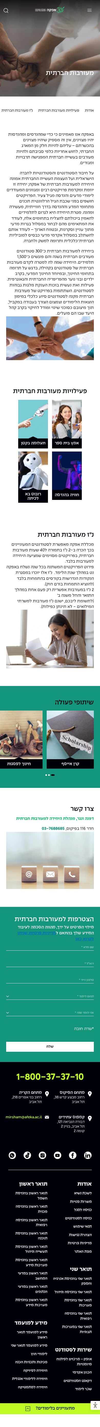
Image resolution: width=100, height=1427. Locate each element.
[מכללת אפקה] (50, 10)
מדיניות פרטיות (80, 1243)
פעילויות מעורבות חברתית (58, 110)
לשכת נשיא (83, 1193)
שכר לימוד (83, 1389)
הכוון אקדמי (82, 1372)
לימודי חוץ (39, 1354)
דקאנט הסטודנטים (78, 1381)
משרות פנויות (81, 1202)
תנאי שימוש (82, 1226)
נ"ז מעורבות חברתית (17, 110)
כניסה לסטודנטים (78, 1218)
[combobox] (50, 996)
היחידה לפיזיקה (35, 1370)
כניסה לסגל (83, 1210)
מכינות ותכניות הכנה (31, 1362)
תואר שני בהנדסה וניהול (73, 1292)
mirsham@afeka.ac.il (24, 1117)
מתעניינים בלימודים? (55, 1408)
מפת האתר (83, 1251)
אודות (89, 110)
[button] (95, 1405)
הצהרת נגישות (80, 1235)
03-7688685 (53, 829)
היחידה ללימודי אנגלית (29, 1379)
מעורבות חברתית (70, 73)
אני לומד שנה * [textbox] (84, 1013)
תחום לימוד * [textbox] (85, 996)
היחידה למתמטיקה (32, 1387)
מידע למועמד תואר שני (29, 1345)
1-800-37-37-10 (50, 1077)
